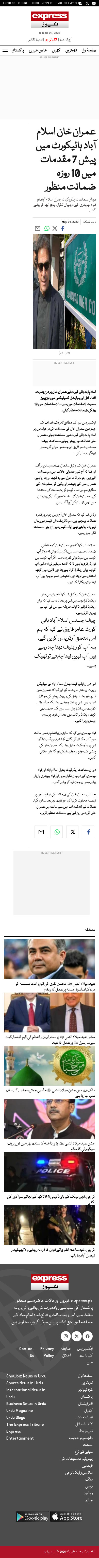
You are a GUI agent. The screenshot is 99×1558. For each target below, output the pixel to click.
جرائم (89, 1500)
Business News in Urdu (26, 1404)
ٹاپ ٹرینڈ (86, 1431)
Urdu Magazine (19, 1411)
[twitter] (72, 832)
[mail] (41, 832)
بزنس (89, 1487)
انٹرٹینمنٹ (85, 1418)
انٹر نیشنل (85, 1404)
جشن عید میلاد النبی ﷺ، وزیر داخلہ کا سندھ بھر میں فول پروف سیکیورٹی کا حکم (51, 1146)
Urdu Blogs (15, 1418)
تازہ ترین (71, 51)
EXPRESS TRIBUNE (15, 3)
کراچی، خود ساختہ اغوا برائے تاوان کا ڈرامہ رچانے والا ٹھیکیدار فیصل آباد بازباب (53, 1253)
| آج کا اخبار (64, 39)
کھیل (56, 51)
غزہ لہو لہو (85, 1390)
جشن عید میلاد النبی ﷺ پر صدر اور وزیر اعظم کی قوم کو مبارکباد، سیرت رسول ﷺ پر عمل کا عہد (50, 1040)
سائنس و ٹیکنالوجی (79, 1473)
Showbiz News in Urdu (26, 1376)
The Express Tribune (25, 1424)
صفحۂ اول (89, 51)
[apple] (66, 1518)
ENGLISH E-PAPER (68, 3)
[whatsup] (57, 832)
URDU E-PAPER (42, 3)
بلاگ (89, 1480)
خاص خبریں (38, 51)
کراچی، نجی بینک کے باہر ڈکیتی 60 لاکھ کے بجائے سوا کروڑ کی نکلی (51, 1200)
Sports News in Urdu (24, 1383)
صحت (88, 1445)
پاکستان (18, 51)
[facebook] (88, 832)
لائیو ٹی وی (51, 39)
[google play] (32, 1518)
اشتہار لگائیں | (36, 39)
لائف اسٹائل (84, 1424)
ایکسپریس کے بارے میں (85, 1356)
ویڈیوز (88, 1493)
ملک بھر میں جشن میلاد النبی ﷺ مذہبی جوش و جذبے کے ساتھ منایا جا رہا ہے (50, 1093)
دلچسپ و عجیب (81, 1438)
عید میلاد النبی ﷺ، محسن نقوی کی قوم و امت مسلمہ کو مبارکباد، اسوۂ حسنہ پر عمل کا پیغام (55, 987)
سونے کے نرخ (84, 1452)
